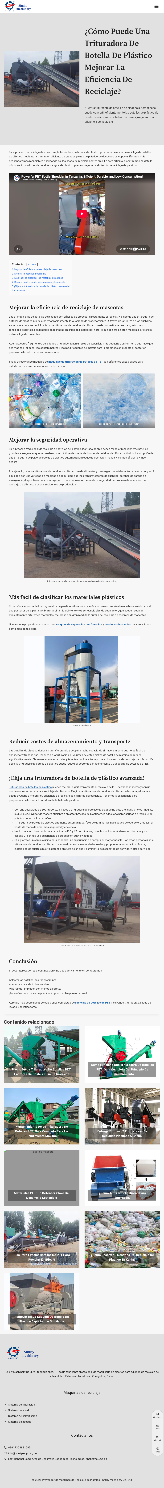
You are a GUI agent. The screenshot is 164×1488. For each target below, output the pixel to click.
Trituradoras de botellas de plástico (30, 787)
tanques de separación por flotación (79, 624)
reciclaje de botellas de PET (92, 1002)
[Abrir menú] (156, 6)
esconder (32, 264)
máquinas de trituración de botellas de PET (75, 361)
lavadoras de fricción (118, 624)
